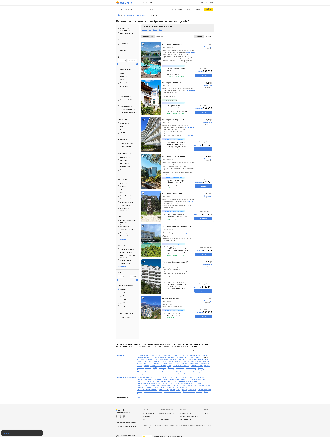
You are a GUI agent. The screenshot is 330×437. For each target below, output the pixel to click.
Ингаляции (124, 163)
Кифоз (178, 390)
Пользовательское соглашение (126, 423)
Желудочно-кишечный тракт (169, 385)
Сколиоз (196, 377)
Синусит (207, 385)
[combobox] (157, 9)
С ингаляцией (180, 368)
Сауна (123, 129)
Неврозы (139, 379)
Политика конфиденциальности (127, 426)
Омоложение (124, 170)
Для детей (148, 368)
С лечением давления (185, 377)
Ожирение (149, 387)
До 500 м (123, 299)
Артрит (206, 392)
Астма (175, 377)
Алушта (144, 30)
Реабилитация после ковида (145, 377)
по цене (168, 36)
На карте (209, 36)
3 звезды (181, 355)
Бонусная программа (166, 409)
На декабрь (155, 357)
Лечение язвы (165, 381)
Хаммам (123, 132)
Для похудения (141, 394)
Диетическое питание (127, 229)
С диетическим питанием (158, 366)
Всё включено (157, 370)
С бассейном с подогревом (184, 372)
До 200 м (123, 296)
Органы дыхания (167, 377)
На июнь (200, 368)
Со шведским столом (168, 372)
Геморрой (201, 385)
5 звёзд (177, 363)
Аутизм (194, 381)
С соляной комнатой (197, 366)
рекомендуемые (148, 36)
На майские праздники (167, 357)
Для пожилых (148, 363)
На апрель (181, 370)
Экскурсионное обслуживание (125, 225)
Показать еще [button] (122, 173)
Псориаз (139, 392)
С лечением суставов (184, 381)
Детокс (202, 377)
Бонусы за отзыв (164, 420)
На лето (185, 359)
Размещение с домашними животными (128, 221)
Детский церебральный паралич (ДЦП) (178, 387)
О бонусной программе (166, 413)
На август (207, 359)
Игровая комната (126, 252)
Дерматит (199, 392)
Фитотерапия (125, 160)
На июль (171, 363)
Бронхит (173, 381)
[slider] (117, 64)
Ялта (150, 30)
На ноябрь (198, 357)
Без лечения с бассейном (144, 359)
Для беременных (206, 370)
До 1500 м (123, 306)
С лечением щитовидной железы (147, 390)
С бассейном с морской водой (184, 357)
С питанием (166, 355)
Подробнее (203, 75)
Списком (199, 36)
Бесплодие (184, 379)
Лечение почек (191, 385)
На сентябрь (197, 372)
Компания (205, 409)
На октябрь (140, 368)
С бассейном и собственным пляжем (196, 355)
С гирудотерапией (156, 355)
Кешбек (161, 416)
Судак (160, 30)
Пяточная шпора (164, 390)
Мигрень (182, 385)
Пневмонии (147, 379)
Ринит (158, 381)
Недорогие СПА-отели (159, 361)
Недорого (200, 359)
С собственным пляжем (144, 370)
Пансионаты (140, 397)
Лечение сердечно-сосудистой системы (149, 383)
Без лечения (162, 368)
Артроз (165, 383)
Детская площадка (127, 249)
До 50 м (122, 292)
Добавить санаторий (185, 413)
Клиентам (145, 409)
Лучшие (169, 374)
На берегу (184, 363)
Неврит (172, 390)
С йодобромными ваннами (181, 366)
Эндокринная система (204, 390)
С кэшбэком (173, 370)
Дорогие (156, 363)
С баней (139, 366)
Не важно (123, 289)
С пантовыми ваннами (174, 361)
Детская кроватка (126, 260)
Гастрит (158, 377)
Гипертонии (202, 379)
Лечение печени (174, 379)
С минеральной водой (143, 357)
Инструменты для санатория (188, 416)
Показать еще (190, 52)
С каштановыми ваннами (152, 372)
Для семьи (164, 363)
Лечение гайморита (189, 392)
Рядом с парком (204, 361)
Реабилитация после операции (153, 392)
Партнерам (182, 409)
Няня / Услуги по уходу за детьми (127, 256)
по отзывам (159, 36)
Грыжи (199, 383)
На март (174, 355)
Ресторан (124, 236)
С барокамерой (193, 363)
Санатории (120, 355)
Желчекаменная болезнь (160, 379)
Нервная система (142, 385)
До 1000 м (123, 303)
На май (197, 370)
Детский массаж (125, 263)
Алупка (155, 30)
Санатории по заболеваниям (126, 377)
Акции (144, 420)
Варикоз (184, 390)
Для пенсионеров (191, 368)
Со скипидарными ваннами (145, 374)
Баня (122, 126)
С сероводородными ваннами (163, 359)
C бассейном (177, 374)
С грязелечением (205, 363)
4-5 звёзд (139, 363)
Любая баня (125, 123)
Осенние (207, 366)
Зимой (169, 366)
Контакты (205, 413)
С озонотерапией (160, 374)
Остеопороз (140, 387)
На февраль (189, 370)
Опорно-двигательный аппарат (185, 383)
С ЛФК (155, 368)
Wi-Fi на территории (127, 233)
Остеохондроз (150, 381)
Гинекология (192, 390)
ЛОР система (193, 379)
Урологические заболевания (172, 392)
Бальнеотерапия (126, 157)
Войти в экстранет (184, 420)
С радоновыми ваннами (144, 361)
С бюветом (140, 372)
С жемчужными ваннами (190, 361)
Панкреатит (140, 381)
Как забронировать (148, 413)
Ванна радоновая (126, 166)
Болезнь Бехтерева (159, 387)
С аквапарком (177, 359)
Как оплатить (146, 416)
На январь (171, 368)
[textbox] (157, 9)
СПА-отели (192, 359)
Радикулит (171, 383)
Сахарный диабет (154, 385)
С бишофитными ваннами (190, 374)
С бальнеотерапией (143, 355)
